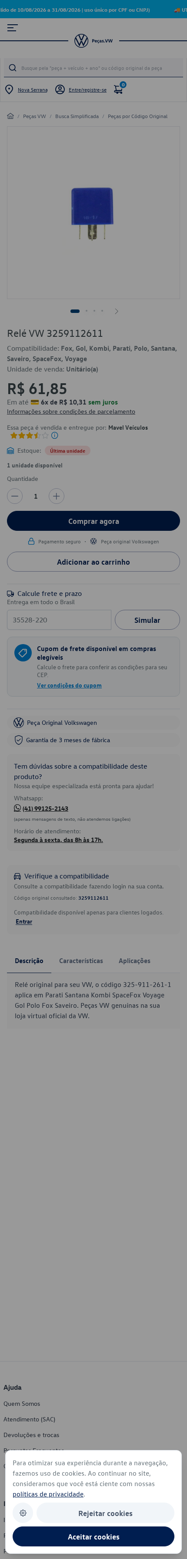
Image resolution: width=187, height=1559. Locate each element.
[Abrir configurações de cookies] (23, 1513)
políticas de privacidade (48, 1494)
